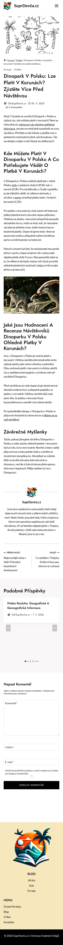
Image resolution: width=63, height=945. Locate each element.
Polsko (18, 69)
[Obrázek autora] (5, 103)
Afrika (31, 880)
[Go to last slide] (8, 628)
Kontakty (9, 922)
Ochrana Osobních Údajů (45, 935)
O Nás (7, 917)
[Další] (54, 628)
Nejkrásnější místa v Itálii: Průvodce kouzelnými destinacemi (15, 561)
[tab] (25, 661)
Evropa (8, 69)
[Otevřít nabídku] (56, 6)
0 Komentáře (15, 107)
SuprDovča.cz (19, 103)
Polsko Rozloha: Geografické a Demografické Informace (28, 605)
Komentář (11, 703)
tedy (14, 185)
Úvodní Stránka (12, 906)
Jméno (9, 747)
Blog (6, 911)
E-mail (9, 762)
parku (18, 197)
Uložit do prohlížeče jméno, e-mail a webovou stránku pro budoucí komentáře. (31, 772)
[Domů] (5, 60)
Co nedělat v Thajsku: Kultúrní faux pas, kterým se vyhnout (47, 559)
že (41, 265)
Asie (31, 885)
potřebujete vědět (23, 165)
